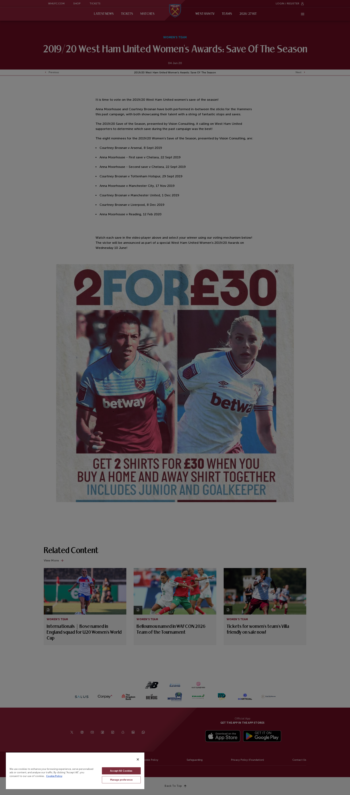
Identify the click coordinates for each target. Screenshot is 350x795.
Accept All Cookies (121, 770)
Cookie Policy (54, 776)
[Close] (138, 759)
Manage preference (121, 779)
